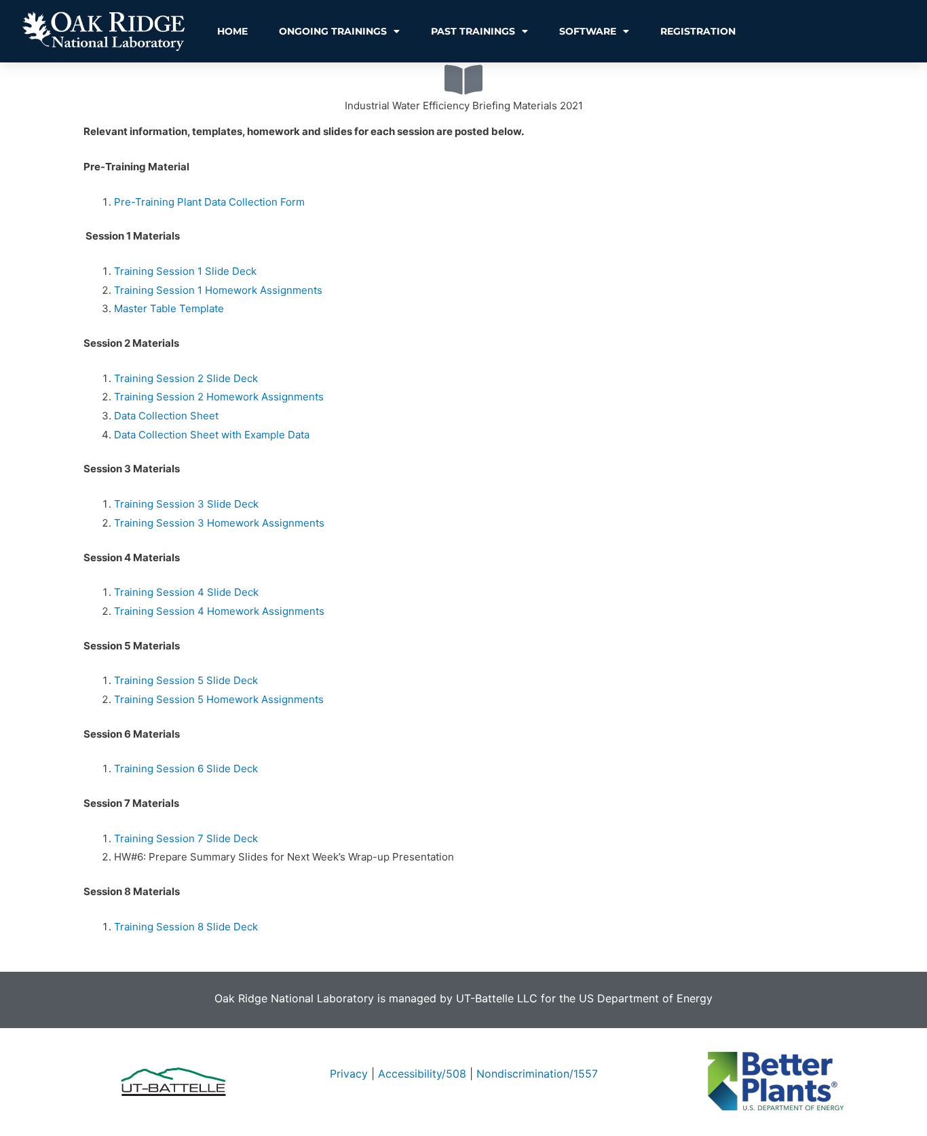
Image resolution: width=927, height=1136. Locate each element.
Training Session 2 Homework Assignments (219, 396)
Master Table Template (169, 308)
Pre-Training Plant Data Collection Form (209, 201)
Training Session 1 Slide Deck (185, 271)
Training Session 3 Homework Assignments (219, 522)
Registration (698, 31)
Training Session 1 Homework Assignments (218, 290)
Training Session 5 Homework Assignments (219, 699)
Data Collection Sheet (166, 415)
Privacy (349, 1073)
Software (587, 31)
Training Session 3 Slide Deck (186, 503)
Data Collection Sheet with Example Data (211, 434)
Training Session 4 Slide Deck (186, 592)
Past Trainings (473, 31)
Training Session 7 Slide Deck (186, 838)
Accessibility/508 (422, 1073)
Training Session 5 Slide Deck (186, 680)
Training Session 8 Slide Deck (186, 926)
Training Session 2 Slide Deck (186, 378)
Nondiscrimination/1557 (537, 1073)
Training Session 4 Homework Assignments (219, 611)
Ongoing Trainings (333, 31)
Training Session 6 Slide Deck (186, 768)
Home (232, 31)
